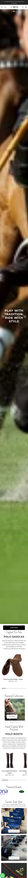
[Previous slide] (3, 316)
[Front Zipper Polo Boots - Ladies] (9, 760)
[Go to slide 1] (12, 11)
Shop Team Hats (14, 858)
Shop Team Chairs (14, 831)
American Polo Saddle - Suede (13, 679)
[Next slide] (24, 316)
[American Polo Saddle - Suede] (13, 665)
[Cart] (26, 7)
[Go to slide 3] (15, 11)
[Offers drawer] (5, 7)
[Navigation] (1, 7)
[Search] (22, 7)
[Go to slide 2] (14, 11)
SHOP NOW (14, 627)
